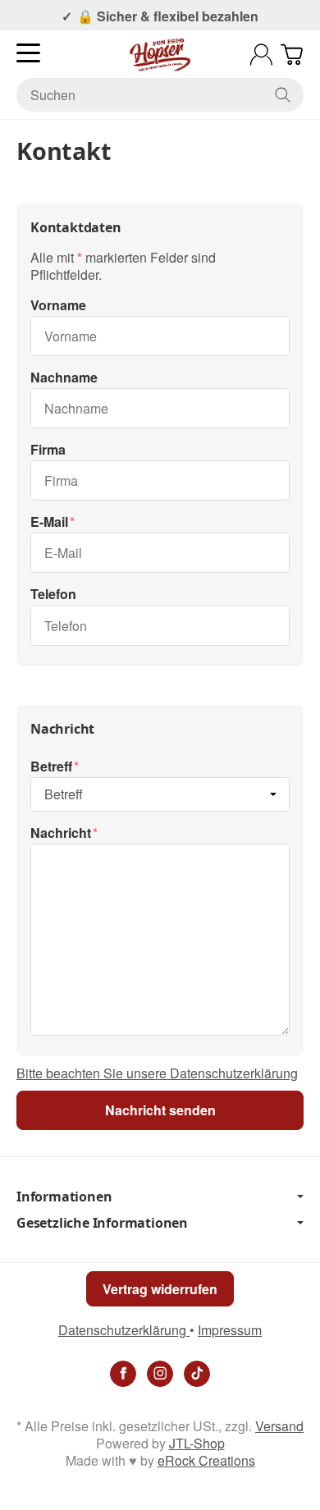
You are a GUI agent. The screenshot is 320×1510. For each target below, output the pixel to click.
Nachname (64, 378)
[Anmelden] (261, 54)
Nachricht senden (160, 1109)
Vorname (58, 305)
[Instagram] (160, 1374)
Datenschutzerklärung (124, 1329)
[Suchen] (283, 95)
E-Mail (49, 522)
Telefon (53, 594)
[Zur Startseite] (160, 55)
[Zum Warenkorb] (292, 54)
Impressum (230, 1329)
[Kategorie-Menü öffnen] (28, 53)
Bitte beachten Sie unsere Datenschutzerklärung (157, 1073)
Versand (279, 1425)
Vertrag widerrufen (160, 1288)
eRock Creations (206, 1460)
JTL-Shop (197, 1443)
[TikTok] (197, 1374)
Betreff (51, 767)
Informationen (64, 1196)
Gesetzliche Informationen (102, 1222)
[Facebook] (123, 1374)
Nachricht (60, 833)
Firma (48, 450)
